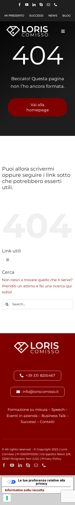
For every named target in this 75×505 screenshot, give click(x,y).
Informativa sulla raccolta (24, 490)
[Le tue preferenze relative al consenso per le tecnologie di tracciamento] (7, 498)
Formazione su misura (28, 409)
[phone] (55, 4)
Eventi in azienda (22, 416)
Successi (28, 422)
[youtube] (26, 4)
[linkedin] (34, 4)
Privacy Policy (51, 459)
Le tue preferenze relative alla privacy (41, 481)
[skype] (41, 4)
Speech (58, 409)
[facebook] (19, 4)
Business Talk (53, 416)
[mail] (48, 4)
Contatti (47, 422)
